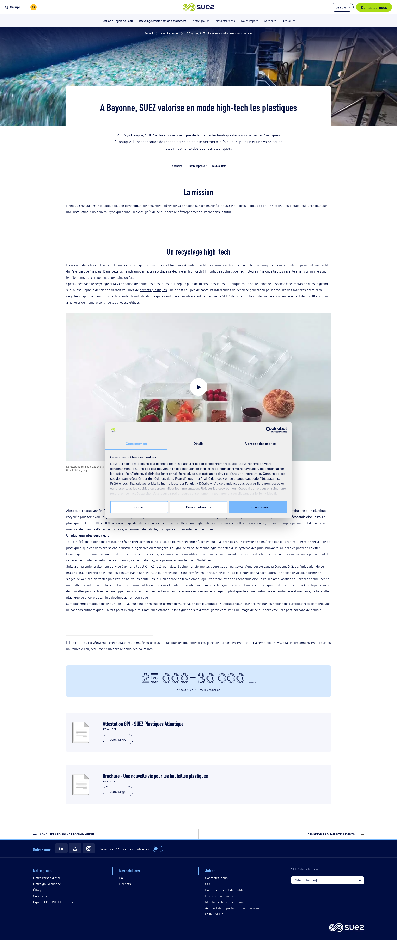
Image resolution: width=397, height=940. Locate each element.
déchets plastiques (153, 290)
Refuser (139, 507)
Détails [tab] (199, 443)
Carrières (40, 896)
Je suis (341, 7)
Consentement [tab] (136, 443)
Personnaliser (196, 507)
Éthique (38, 890)
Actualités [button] (288, 21)
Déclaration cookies (219, 896)
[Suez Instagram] (89, 848)
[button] (198, 7)
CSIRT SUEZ (214, 914)
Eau (122, 877)
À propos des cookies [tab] (260, 443)
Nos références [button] (225, 21)
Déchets (125, 883)
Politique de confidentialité (224, 890)
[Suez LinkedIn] (61, 848)
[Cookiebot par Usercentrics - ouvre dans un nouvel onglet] (269, 430)
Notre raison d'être (47, 877)
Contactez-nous (374, 7)
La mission (176, 166)
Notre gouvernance (47, 883)
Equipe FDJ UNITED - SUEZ (53, 902)
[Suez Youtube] (75, 848)
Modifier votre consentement (225, 902)
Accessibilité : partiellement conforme (233, 908)
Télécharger (118, 739)
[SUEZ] (346, 928)
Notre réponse (197, 166)
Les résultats (219, 166)
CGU (208, 883)
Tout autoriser (258, 507)
